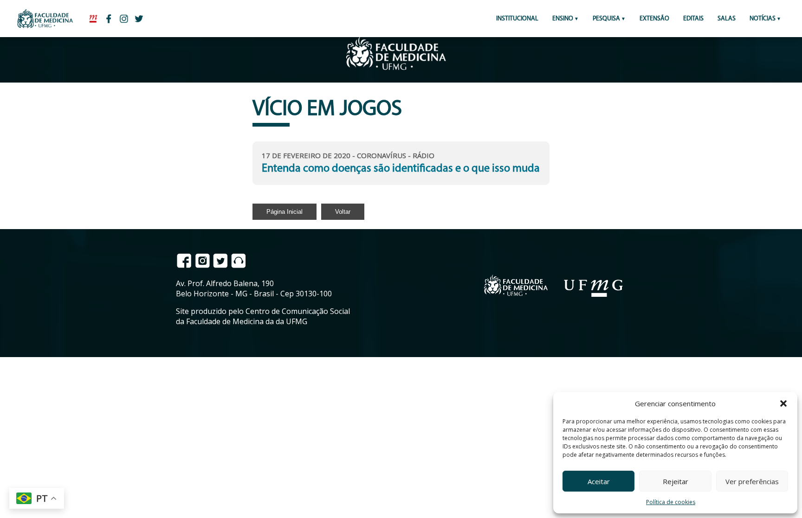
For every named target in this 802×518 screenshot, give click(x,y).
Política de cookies (670, 502)
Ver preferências (752, 481)
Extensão (654, 18)
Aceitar (599, 481)
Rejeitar (675, 481)
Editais (693, 18)
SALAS (727, 18)
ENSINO (562, 18)
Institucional (517, 18)
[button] (783, 403)
